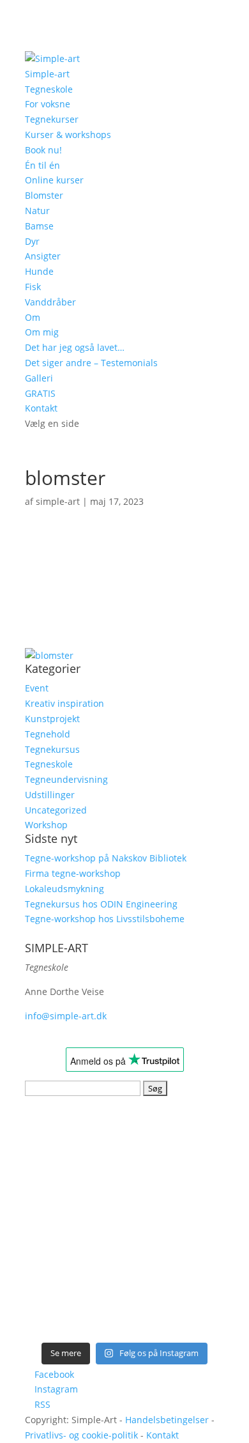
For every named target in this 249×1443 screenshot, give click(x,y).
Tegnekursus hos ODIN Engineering (101, 904)
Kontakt (41, 408)
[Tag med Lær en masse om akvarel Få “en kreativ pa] (74, 1188)
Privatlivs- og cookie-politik (81, 1435)
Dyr (32, 241)
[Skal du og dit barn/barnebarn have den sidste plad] (74, 1131)
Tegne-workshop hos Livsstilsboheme (105, 919)
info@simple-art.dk (66, 1016)
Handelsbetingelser (167, 1420)
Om (32, 317)
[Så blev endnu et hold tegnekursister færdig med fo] (175, 1246)
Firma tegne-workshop (73, 873)
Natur (37, 210)
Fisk (33, 287)
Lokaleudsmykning (64, 889)
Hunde (39, 271)
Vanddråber (50, 302)
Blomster (44, 195)
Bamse (39, 226)
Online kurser (54, 180)
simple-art (58, 501)
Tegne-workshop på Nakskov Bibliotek (105, 858)
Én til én (42, 165)
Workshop (46, 825)
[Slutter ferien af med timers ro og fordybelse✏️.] (175, 1131)
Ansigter (43, 256)
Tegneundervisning (66, 779)
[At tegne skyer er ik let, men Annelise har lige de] (74, 1304)
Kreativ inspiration (64, 703)
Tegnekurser (52, 119)
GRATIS (40, 393)
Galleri (39, 378)
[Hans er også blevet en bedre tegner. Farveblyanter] (175, 1304)
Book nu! (43, 150)
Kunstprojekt (52, 719)
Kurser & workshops (68, 134)
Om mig (42, 332)
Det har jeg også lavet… (74, 347)
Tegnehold (47, 734)
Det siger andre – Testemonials (91, 363)
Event (37, 688)
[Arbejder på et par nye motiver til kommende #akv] (74, 1246)
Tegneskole (49, 89)
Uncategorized (56, 810)
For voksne (47, 104)
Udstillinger (50, 795)
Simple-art (47, 74)
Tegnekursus (52, 749)
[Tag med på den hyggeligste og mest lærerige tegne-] (175, 1188)
